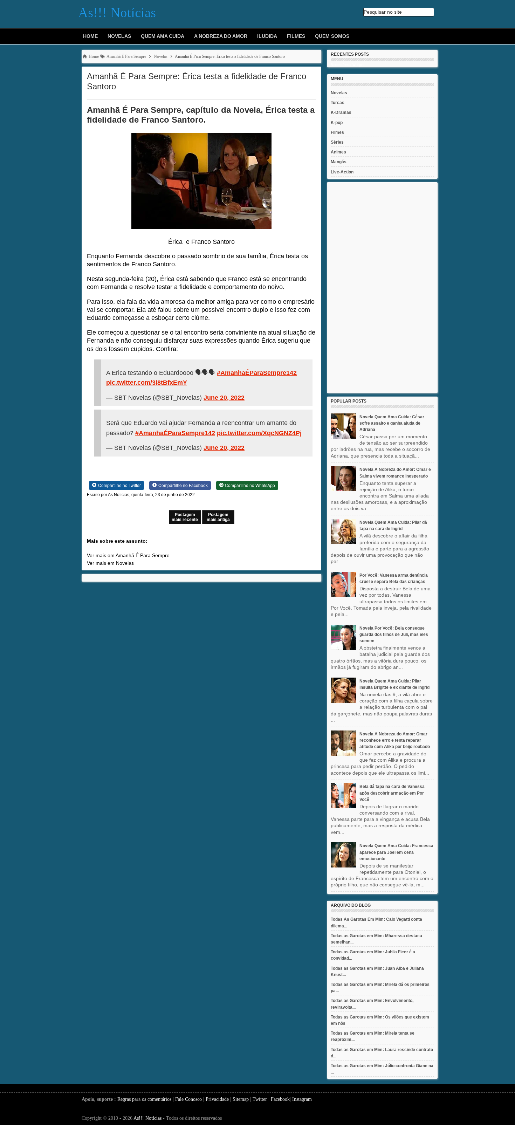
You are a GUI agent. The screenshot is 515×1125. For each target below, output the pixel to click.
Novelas (119, 36)
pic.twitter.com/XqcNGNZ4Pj (259, 433)
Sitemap (241, 1099)
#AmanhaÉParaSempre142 (257, 372)
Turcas (337, 102)
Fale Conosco (188, 1099)
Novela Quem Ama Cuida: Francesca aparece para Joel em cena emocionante (396, 852)
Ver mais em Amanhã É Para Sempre (128, 555)
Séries (337, 142)
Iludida (267, 36)
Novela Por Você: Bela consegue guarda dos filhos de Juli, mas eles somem (393, 634)
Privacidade (217, 1099)
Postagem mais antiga (218, 517)
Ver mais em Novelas (110, 563)
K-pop (337, 122)
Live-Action (342, 172)
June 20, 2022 (224, 397)
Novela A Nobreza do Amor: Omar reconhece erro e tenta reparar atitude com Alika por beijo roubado (394, 740)
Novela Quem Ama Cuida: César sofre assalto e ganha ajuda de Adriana (391, 423)
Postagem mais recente (185, 517)
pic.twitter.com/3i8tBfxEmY (146, 382)
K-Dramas (341, 112)
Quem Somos (332, 36)
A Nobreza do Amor (220, 36)
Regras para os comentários (144, 1099)
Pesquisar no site (383, 12)
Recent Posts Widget (347, 65)
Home (90, 36)
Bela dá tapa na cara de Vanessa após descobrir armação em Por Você (392, 793)
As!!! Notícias (147, 1118)
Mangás (338, 161)
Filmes (296, 36)
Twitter (260, 1099)
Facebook (280, 1099)
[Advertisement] (382, 288)
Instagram (302, 1099)
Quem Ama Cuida (162, 36)
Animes (338, 152)
